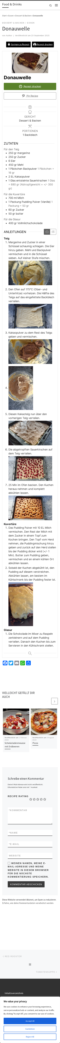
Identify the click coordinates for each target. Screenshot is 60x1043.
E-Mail (14, 844)
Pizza (35, 742)
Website (15, 855)
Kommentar (18, 810)
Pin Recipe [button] (32, 95)
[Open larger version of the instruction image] (30, 272)
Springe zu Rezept (19, 44)
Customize (30, 1029)
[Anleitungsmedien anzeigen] (47, 232)
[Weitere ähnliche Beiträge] (54, 701)
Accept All (30, 1021)
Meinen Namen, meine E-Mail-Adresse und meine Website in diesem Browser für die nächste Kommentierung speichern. (28, 870)
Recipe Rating (18, 796)
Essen (11, 15)
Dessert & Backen (23, 15)
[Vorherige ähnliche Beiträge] (47, 701)
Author (9, 36)
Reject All (30, 1036)
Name (13, 832)
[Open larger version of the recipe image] (30, 63)
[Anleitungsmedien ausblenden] (53, 232)
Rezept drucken (44, 44)
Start (4, 15)
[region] (30, 1020)
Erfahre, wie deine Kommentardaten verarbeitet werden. (28, 903)
